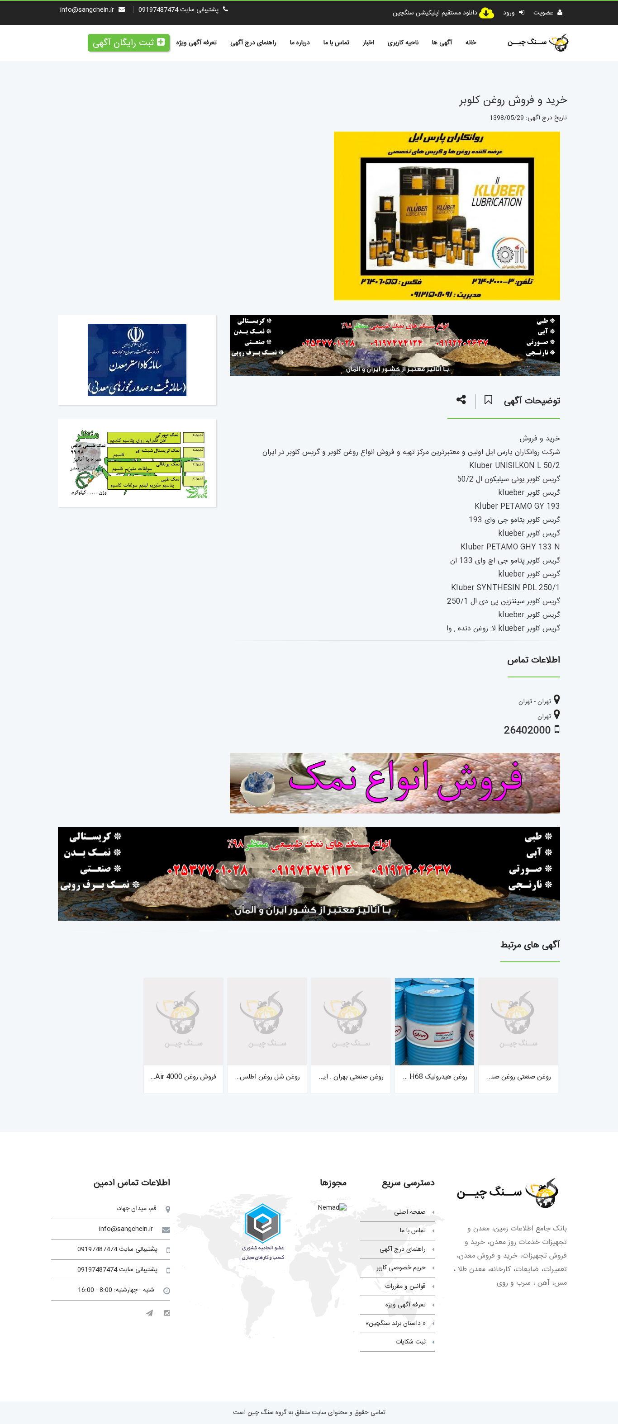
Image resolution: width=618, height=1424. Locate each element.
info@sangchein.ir (87, 10)
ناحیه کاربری (403, 43)
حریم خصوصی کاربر (401, 1268)
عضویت (544, 13)
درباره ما (300, 43)
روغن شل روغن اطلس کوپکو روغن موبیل (244, 1077)
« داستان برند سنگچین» (396, 1323)
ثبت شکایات (410, 1342)
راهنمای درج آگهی (253, 43)
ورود (510, 13)
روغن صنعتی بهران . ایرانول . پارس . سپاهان (323, 1077)
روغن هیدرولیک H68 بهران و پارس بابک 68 (407, 1077)
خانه (471, 43)
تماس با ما (336, 43)
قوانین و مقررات (405, 1286)
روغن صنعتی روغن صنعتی (516, 1077)
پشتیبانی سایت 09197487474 (178, 10)
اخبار (368, 43)
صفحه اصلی (410, 1212)
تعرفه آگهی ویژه (196, 43)
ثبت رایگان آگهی (123, 43)
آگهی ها (442, 43)
